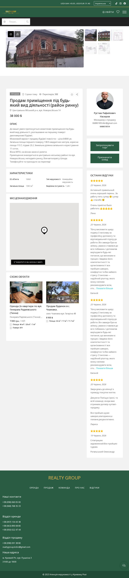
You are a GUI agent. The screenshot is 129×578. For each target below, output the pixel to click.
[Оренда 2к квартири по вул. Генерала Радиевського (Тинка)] (26, 292)
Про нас (80, 487)
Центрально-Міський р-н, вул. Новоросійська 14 (36, 110)
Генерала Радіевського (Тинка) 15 (26, 317)
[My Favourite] (117, 12)
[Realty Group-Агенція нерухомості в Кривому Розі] (11, 12)
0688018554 (105, 126)
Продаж (49, 487)
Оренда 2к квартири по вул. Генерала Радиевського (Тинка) (26, 309)
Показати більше (104, 288)
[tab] (11, 34)
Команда (64, 487)
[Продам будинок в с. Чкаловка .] (62, 292)
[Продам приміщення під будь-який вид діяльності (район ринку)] (105, 100)
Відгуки (94, 487)
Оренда (34, 487)
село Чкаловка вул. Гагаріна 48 (61, 313)
